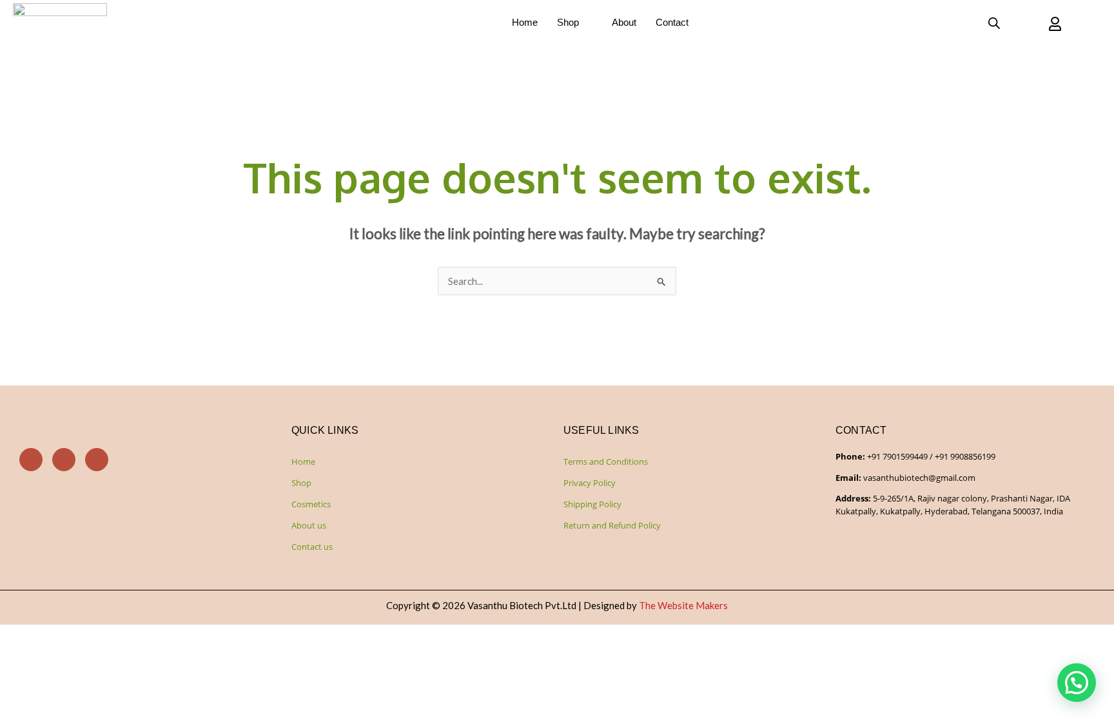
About (624, 22)
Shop (568, 22)
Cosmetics (311, 504)
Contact (672, 22)
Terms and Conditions (605, 461)
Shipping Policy (592, 504)
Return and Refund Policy (612, 525)
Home (525, 22)
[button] (1076, 682)
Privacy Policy (589, 483)
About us (308, 525)
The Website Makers (683, 605)
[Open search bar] (994, 22)
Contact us (312, 546)
